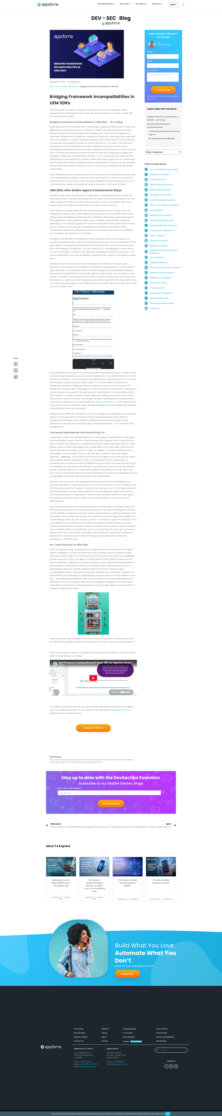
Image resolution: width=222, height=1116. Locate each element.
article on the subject (95, 165)
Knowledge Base (129, 1029)
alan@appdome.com (119, 710)
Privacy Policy (161, 1033)
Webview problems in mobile (108, 402)
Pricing (104, 1033)
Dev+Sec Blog (61, 86)
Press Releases (129, 1037)
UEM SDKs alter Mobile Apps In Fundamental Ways (159, 125)
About (104, 1037)
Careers (132, 1041)
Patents (105, 1041)
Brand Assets (161, 1041)
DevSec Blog (74, 86)
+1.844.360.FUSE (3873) (89, 1064)
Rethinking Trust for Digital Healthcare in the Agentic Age (61, 883)
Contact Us (78, 1041)
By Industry (140, 4)
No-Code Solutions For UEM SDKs (162, 138)
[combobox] (171, 1050)
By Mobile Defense (105, 4)
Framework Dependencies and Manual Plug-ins (164, 133)
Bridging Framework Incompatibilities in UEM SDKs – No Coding (162, 118)
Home (52, 86)
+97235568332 (118, 1062)
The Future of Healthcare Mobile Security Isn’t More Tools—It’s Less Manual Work (94, 886)
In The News (128, 1033)
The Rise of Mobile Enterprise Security (161, 881)
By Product (124, 4)
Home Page (78, 1029)
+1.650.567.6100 (86, 1062)
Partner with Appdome (165, 1037)
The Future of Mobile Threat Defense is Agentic (127, 883)
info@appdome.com (87, 1066)
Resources (156, 4)
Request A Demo (81, 1037)
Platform (105, 1029)
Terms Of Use (161, 1029)
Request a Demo (93, 727)
